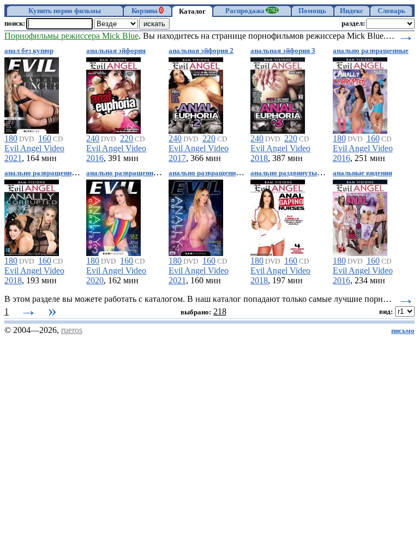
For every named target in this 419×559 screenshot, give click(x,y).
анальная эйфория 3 (282, 51)
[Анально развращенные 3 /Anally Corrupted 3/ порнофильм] (113, 216)
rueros (71, 330)
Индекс (351, 11)
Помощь (312, 11)
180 (10, 138)
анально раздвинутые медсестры (303, 173)
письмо (403, 331)
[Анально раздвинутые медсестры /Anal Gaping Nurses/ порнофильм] (277, 216)
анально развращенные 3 (126, 173)
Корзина (147, 11)
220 (126, 138)
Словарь (391, 11)
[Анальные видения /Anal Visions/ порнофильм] (360, 216)
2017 (177, 158)
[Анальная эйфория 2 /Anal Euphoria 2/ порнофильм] (196, 93)
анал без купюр (28, 51)
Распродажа (251, 11)
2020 (95, 280)
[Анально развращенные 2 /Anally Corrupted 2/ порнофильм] (31, 216)
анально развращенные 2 (45, 173)
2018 (259, 158)
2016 (95, 158)
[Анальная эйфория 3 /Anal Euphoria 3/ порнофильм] (277, 93)
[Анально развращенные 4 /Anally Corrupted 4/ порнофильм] (196, 216)
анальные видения (362, 173)
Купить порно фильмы (64, 11)
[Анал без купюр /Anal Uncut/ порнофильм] (31, 93)
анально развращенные (371, 51)
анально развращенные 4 (209, 173)
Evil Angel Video (34, 148)
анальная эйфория (116, 51)
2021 (13, 158)
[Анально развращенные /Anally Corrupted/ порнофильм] (360, 93)
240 (92, 138)
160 (44, 138)
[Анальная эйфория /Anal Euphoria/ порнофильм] (113, 93)
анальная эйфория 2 (201, 51)
